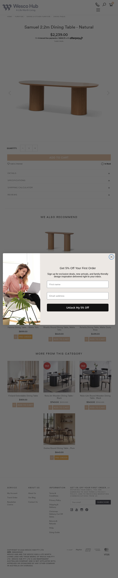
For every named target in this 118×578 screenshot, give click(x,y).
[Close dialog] (111, 256)
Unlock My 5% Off (77, 307)
